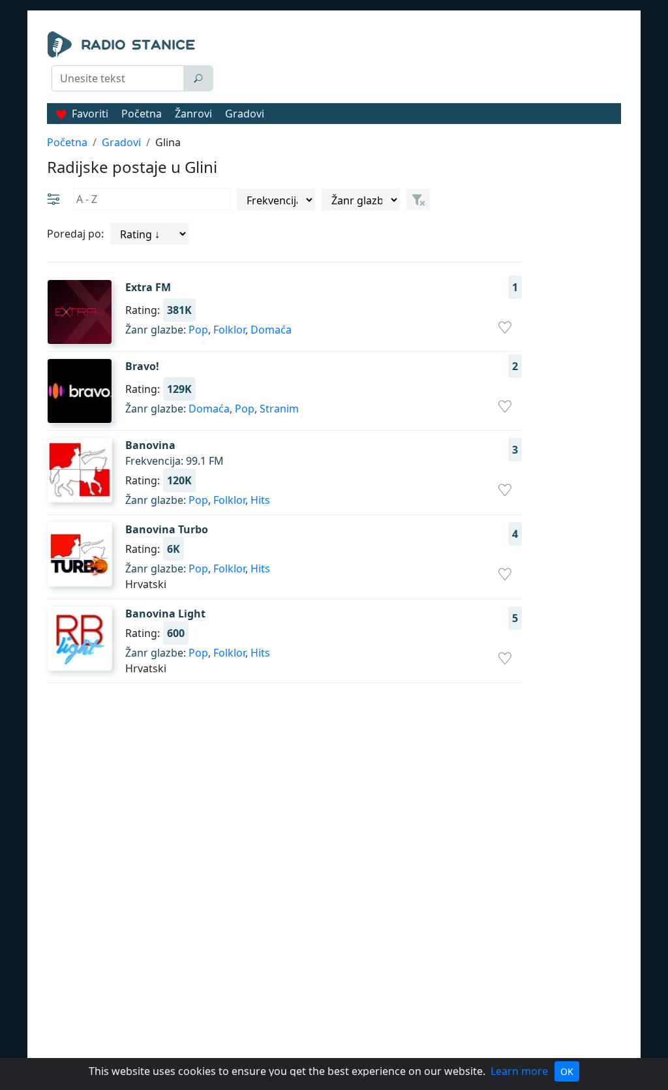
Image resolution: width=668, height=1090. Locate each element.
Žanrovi (193, 113)
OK (566, 1071)
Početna (141, 113)
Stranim (279, 408)
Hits (260, 500)
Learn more (519, 1071)
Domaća (271, 329)
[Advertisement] (422, 64)
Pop (198, 329)
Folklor (229, 329)
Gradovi (244, 113)
